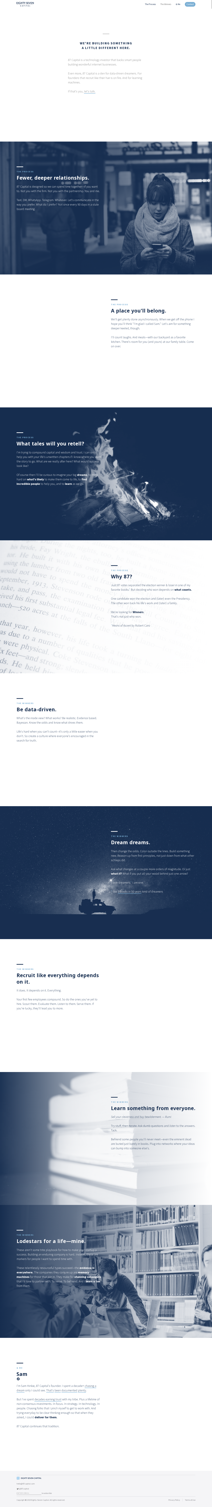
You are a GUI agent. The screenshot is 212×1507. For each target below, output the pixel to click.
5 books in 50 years (129, 891)
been (57, 1390)
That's (50, 1390)
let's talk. (89, 91)
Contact (190, 4)
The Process (150, 4)
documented (69, 1390)
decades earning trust (47, 1399)
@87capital (24, 1488)
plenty (82, 1390)
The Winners (165, 4)
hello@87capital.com (26, 1483)
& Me (178, 4)
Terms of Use (190, 1500)
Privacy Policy (174, 1500)
